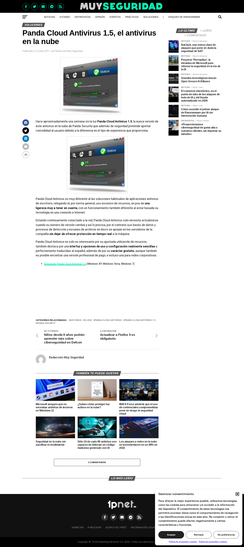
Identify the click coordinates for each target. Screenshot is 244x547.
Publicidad (94, 527)
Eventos (115, 17)
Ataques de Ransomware (184, 17)
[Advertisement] (97, 293)
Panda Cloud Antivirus (108, 320)
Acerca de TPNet (116, 527)
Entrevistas (82, 17)
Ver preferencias (226, 535)
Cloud (88, 320)
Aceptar (171, 535)
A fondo (65, 17)
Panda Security (46, 323)
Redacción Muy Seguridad (69, 51)
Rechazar (199, 535)
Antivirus (75, 320)
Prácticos (132, 17)
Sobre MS (78, 527)
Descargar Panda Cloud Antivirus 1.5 (65, 263)
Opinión (100, 17)
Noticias (49, 17)
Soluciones (150, 17)
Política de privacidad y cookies (183, 542)
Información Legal (143, 527)
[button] (237, 494)
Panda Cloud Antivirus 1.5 (140, 320)
